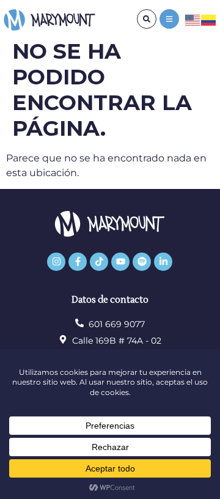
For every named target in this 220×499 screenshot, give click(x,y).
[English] (193, 19)
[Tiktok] (99, 262)
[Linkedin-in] (163, 262)
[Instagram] (56, 262)
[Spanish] (209, 19)
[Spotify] (142, 262)
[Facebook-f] (77, 262)
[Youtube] (120, 262)
